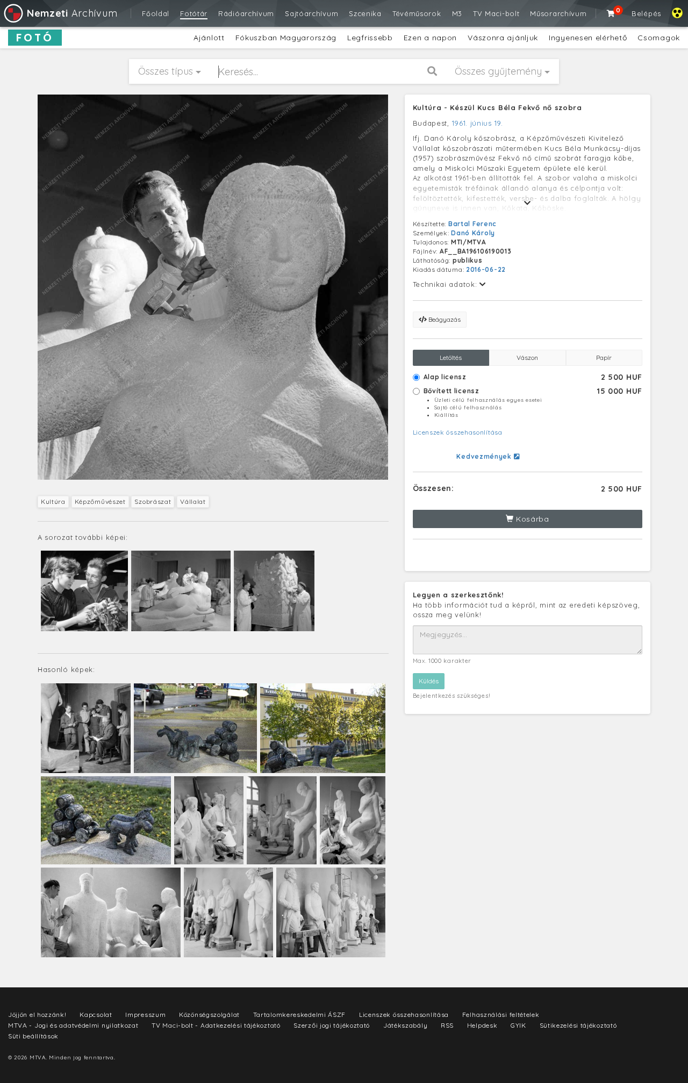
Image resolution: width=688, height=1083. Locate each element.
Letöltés (451, 357)
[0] (611, 13)
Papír (604, 357)
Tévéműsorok (416, 13)
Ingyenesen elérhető (588, 37)
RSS (447, 1025)
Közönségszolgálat (209, 1014)
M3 (457, 13)
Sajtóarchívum (311, 13)
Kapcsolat (96, 1014)
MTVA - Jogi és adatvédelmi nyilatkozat (73, 1025)
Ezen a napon (430, 37)
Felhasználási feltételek (501, 1014)
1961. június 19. (477, 123)
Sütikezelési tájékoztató (578, 1025)
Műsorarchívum (558, 13)
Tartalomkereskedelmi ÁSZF (299, 1014)
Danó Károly (473, 233)
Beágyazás (444, 319)
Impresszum (145, 1014)
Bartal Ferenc (472, 224)
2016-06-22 (486, 269)
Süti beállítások (33, 1036)
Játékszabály (405, 1025)
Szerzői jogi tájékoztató (331, 1025)
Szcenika (365, 13)
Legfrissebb (370, 37)
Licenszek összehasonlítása (458, 432)
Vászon (527, 357)
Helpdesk (482, 1025)
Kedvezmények (484, 456)
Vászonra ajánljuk (503, 37)
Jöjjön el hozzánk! (37, 1014)
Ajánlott (209, 37)
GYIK (518, 1025)
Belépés (646, 13)
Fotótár (193, 13)
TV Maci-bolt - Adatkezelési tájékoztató (216, 1025)
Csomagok (658, 37)
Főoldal (155, 13)
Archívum (72, 13)
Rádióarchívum (246, 13)
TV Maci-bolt (496, 13)
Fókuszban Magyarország (285, 37)
